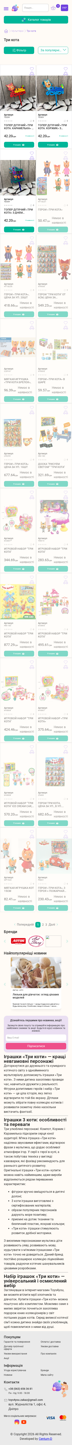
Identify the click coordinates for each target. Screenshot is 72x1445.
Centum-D (45, 1439)
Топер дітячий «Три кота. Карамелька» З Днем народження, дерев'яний (18, 127)
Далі (52, 924)
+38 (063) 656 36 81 (20, 1388)
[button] (5, 941)
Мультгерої (18, 31)
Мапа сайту (47, 1375)
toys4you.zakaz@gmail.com (25, 1399)
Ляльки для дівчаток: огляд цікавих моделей (36, 996)
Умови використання (15, 1353)
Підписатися (36, 1046)
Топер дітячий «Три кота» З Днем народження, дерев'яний (18, 211)
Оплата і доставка (51, 1342)
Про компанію (48, 1353)
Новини (8, 1375)
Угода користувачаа (15, 1370)
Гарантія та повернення (17, 1342)
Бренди (45, 1370)
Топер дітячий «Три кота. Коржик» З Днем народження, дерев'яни (52, 127)
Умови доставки (50, 1346)
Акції (6, 1358)
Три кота (31, 31)
